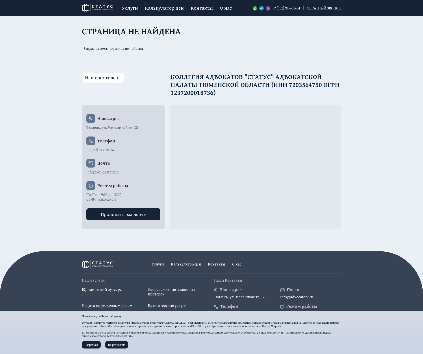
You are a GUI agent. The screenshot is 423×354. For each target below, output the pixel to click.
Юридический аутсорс (102, 289)
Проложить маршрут (123, 214)
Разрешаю (91, 345)
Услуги (130, 8)
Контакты (202, 8)
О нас (226, 8)
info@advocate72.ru (102, 172)
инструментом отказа (174, 332)
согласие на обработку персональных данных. (107, 336)
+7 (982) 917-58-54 (286, 8)
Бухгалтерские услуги (167, 305)
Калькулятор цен (164, 8)
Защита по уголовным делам (107, 305)
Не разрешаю (116, 345)
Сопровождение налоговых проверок (171, 291)
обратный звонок (324, 8)
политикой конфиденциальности (304, 332)
